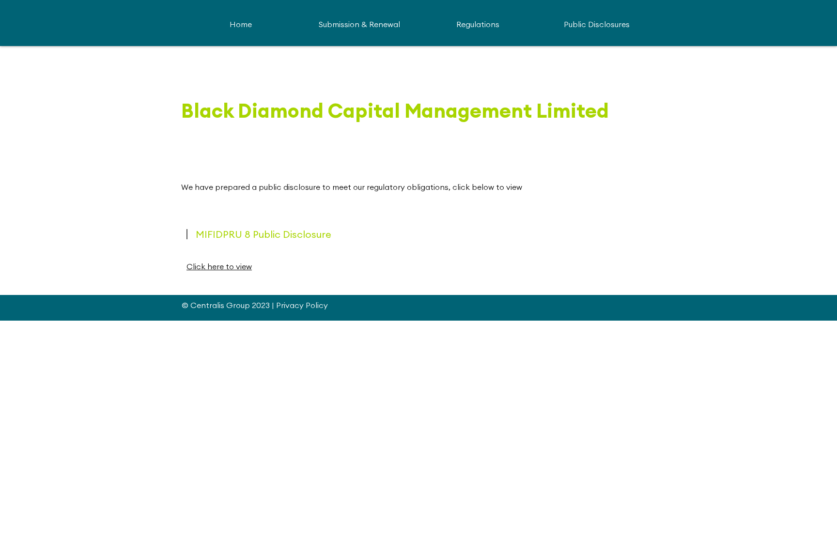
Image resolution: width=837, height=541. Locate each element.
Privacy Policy (302, 305)
